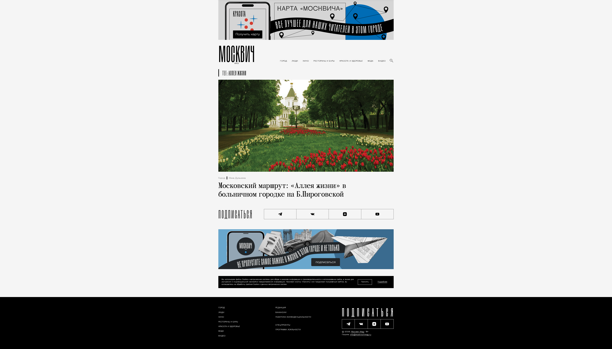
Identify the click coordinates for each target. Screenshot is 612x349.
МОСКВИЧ (236, 53)
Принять (365, 282)
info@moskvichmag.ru (360, 335)
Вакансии (280, 312)
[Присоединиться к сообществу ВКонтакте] (312, 214)
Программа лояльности (288, 330)
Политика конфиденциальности (293, 317)
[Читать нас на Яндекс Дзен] (345, 214)
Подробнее (382, 282)
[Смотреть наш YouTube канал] (377, 214)
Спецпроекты (282, 325)
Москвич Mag (357, 332)
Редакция (280, 308)
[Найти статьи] (392, 61)
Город (221, 178)
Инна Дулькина (237, 178)
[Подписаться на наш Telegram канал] (280, 214)
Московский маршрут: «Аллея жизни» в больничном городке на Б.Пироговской (282, 190)
